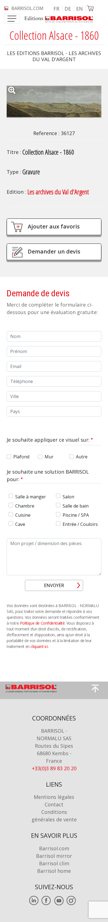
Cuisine (22, 515)
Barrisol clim (54, 863)
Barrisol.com (54, 848)
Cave (20, 524)
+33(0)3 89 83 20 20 (54, 768)
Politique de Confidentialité (42, 623)
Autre (82, 457)
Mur (49, 457)
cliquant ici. (39, 646)
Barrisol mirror (54, 856)
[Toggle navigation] (12, 19)
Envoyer (54, 585)
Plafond (21, 457)
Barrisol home (54, 871)
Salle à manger (30, 497)
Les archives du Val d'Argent (58, 191)
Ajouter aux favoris (54, 226)
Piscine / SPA (76, 515)
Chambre (24, 506)
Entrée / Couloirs (80, 524)
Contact (54, 804)
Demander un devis (54, 251)
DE (68, 8)
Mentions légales (54, 797)
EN (79, 8)
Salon (68, 497)
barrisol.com (27, 8)
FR (56, 8)
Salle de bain (76, 506)
